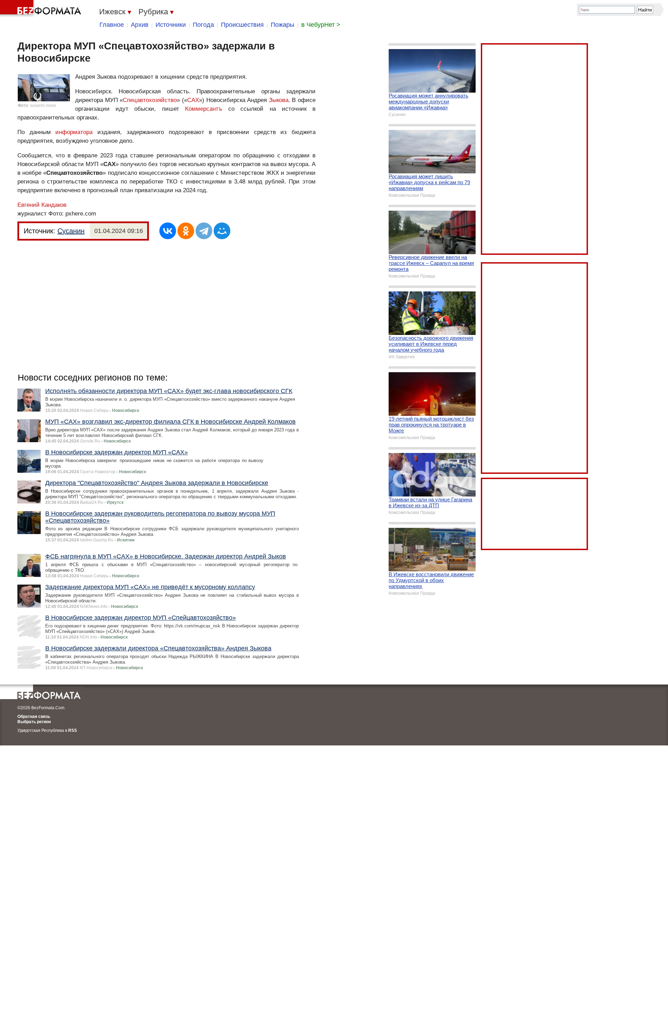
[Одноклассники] (185, 230)
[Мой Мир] (222, 230)
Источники (171, 24)
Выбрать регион (34, 721)
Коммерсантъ (203, 108)
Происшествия (242, 24)
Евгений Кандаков (41, 205)
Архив (140, 24)
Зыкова (278, 100)
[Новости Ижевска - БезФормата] (42, 8)
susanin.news (43, 105)
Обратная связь (33, 716)
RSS (72, 730)
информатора (74, 132)
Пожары (282, 24)
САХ (193, 100)
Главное (112, 24)
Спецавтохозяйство (150, 100)
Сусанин (71, 231)
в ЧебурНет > (320, 24)
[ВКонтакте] (167, 230)
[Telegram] (204, 230)
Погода (203, 24)
